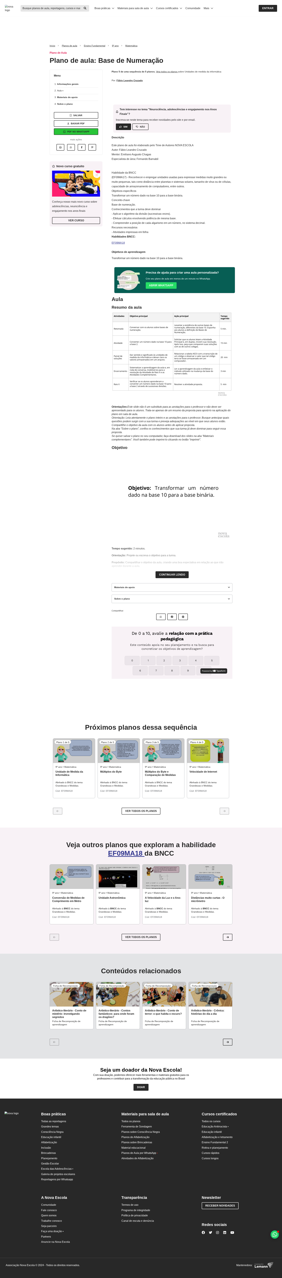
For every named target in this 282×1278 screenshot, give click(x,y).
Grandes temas (50, 1126)
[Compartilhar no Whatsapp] (71, 147)
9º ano (115, 45)
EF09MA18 (118, 242)
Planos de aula (69, 45)
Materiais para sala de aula (133, 8)
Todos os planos (130, 1121)
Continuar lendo (172, 574)
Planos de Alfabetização (135, 1137)
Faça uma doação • (52, 1231)
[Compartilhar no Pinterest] (92, 147)
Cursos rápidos (210, 1153)
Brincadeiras (48, 1153)
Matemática (131, 45)
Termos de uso (129, 1204)
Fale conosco (49, 1210)
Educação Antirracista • (215, 1126)
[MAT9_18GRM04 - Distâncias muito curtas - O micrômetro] (210, 876)
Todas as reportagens (53, 1121)
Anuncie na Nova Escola (55, 1241)
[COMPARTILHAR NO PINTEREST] (183, 617)
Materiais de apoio (67, 97)
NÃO (142, 126)
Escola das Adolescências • (57, 1168)
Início (52, 45)
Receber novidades (220, 1205)
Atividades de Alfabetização (137, 1158)
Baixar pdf (78, 123)
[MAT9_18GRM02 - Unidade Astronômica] (118, 876)
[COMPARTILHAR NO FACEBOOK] (172, 617)
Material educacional (133, 1147)
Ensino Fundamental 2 (215, 1142)
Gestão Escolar (50, 1163)
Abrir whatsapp (161, 285)
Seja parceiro (49, 1226)
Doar (141, 1087)
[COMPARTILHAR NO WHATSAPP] (161, 617)
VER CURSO (76, 220)
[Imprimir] (60, 147)
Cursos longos (210, 1158)
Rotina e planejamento (215, 1147)
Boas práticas (102, 8)
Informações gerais (67, 84)
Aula (59, 90)
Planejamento (49, 1158)
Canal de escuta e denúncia (137, 1220)
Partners (46, 1236)
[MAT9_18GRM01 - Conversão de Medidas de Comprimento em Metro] (71, 876)
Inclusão (46, 1147)
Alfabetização (49, 1142)
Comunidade (192, 8)
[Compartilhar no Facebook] (82, 147)
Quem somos (48, 1215)
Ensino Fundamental (94, 45)
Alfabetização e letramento (217, 1137)
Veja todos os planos (167, 71)
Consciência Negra (52, 1132)
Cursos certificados (167, 8)
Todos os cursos (211, 1121)
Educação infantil (51, 1137)
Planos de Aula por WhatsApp (139, 1153)
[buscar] (85, 8)
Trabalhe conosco (51, 1220)
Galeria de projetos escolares (58, 1174)
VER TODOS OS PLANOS (141, 937)
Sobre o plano (65, 104)
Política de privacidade (134, 1215)
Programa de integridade (135, 1210)
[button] (227, 937)
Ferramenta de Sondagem (136, 1126)
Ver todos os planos (141, 811)
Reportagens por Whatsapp (57, 1179)
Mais (207, 8)
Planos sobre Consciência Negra (140, 1132)
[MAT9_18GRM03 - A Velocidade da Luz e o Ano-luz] (164, 876)
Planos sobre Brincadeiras (136, 1142)
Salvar (77, 115)
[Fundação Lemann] (264, 1265)
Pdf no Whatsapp (78, 131)
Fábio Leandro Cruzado (130, 80)
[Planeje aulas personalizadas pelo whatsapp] (274, 1234)
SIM (125, 126)
